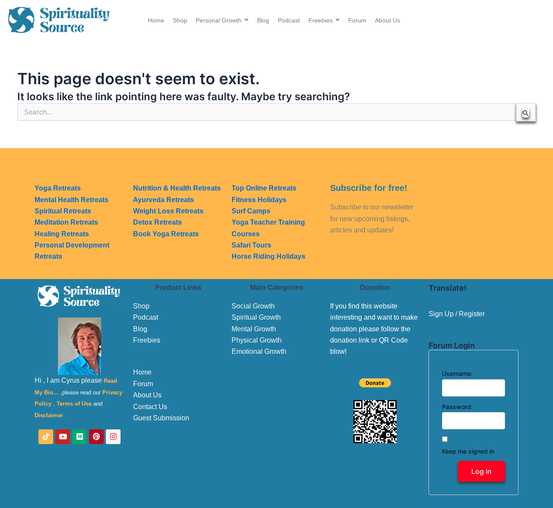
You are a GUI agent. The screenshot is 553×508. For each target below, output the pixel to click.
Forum (143, 383)
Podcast (145, 317)
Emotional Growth (259, 351)
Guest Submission (161, 418)
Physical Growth (257, 340)
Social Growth (253, 306)
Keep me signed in (468, 451)
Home (142, 372)
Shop (141, 306)
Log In (481, 471)
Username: (457, 373)
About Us (147, 395)
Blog (140, 329)
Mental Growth (254, 329)
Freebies (146, 340)
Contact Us (150, 406)
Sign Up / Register (457, 314)
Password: (457, 406)
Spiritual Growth (256, 317)
